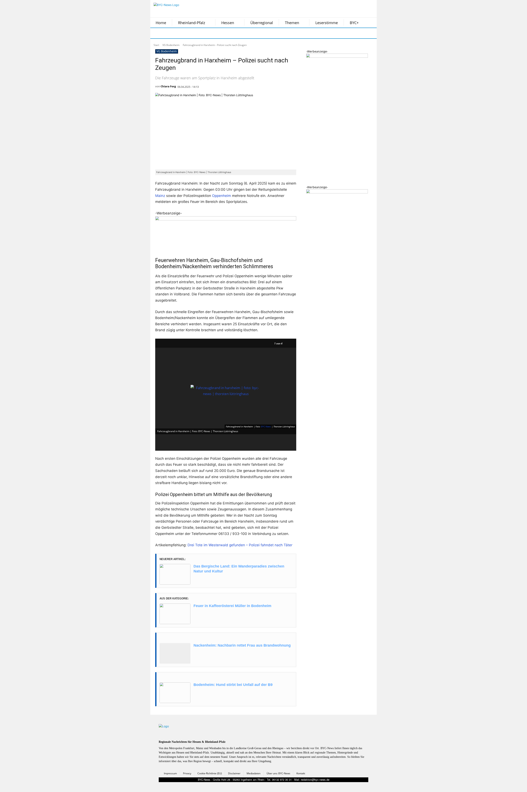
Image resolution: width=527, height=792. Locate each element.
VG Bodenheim (171, 45)
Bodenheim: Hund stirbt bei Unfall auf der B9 (233, 685)
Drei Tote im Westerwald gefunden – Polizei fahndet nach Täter (240, 545)
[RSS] (177, 33)
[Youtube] (207, 33)
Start (156, 45)
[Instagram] (166, 33)
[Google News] (218, 33)
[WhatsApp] (197, 33)
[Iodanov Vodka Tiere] (337, 56)
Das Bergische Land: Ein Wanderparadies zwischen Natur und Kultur (239, 568)
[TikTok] (187, 33)
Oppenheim (221, 196)
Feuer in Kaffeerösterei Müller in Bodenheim (232, 606)
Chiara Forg (168, 86)
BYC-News (266, 426)
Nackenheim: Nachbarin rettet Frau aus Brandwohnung (242, 645)
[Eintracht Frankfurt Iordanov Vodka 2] (337, 192)
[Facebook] (156, 33)
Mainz (160, 196)
